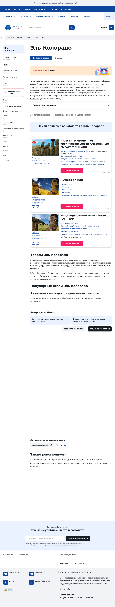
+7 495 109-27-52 (38, 161)
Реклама (64, 563)
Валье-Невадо (94, 81)
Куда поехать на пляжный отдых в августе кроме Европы (89, 320)
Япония (99, 459)
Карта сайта (65, 589)
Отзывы (74, 16)
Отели (17, 9)
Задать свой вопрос (100, 329)
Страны (24, 16)
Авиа (27, 9)
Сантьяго (34, 98)
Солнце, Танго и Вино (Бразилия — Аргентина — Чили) (84, 234)
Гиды (5, 142)
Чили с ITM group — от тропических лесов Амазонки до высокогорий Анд (85, 144)
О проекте (8, 555)
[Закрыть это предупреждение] (79, 3)
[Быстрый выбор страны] (30, 16)
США (92, 459)
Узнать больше (71, 171)
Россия (8, 16)
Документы (79, 563)
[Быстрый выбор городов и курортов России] (14, 16)
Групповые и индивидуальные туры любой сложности (84, 195)
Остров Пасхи (67, 190)
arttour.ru (35, 233)
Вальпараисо (76, 463)
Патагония (65, 193)
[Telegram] (37, 207)
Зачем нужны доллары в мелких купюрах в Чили (47, 320)
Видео (5, 151)
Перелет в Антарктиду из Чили (74, 229)
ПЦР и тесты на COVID (12, 106)
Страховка (66, 9)
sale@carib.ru (37, 203)
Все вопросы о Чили (73, 329)
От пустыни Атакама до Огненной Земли (78, 159)
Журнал (62, 16)
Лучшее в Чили (72, 179)
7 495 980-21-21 (38, 236)
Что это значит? (70, 3)
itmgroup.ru (37, 158)
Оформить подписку (78, 539)
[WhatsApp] (65, 445)
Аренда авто (40, 9)
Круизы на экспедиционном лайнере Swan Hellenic (82, 164)
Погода (6, 160)
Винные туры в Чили (69, 231)
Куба (64, 459)
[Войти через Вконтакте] (111, 27)
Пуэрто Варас (67, 184)
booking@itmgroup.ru (41, 163)
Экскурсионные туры (69, 223)
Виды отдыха (43, 16)
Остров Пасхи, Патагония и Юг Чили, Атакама (80, 226)
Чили (27, 37)
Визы (54, 9)
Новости (87, 16)
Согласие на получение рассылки (65, 545)
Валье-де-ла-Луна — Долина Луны (75, 162)
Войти (104, 27)
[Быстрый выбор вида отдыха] (52, 16)
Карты (5, 146)
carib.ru (35, 197)
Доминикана (73, 459)
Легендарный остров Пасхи (72, 156)
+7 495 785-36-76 (38, 200)
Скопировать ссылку (40, 445)
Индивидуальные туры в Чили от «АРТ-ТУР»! (85, 217)
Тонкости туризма (14, 37)
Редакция (23, 555)
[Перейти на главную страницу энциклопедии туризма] (13, 27)
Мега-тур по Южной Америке (73, 151)
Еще (108, 16)
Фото (5, 156)
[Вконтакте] (33, 207)
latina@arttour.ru (38, 238)
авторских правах (96, 578)
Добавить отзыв (41, 58)
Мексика (85, 459)
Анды (66, 463)
